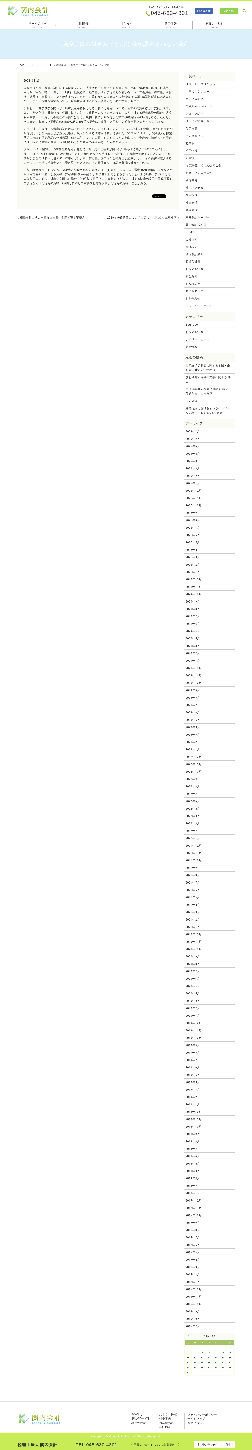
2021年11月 (194, 853)
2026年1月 (193, 483)
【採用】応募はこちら (200, 84)
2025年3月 (193, 557)
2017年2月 (193, 1274)
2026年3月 (193, 468)
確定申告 (191, 180)
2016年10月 (194, 1304)
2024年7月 (193, 616)
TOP (22, 65)
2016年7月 (193, 1326)
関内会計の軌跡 (196, 224)
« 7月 (189, 1336)
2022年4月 (193, 816)
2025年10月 (194, 505)
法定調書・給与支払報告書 (203, 165)
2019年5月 (193, 1075)
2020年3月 (193, 1001)
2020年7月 (193, 971)
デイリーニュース (40, 65)
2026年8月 (193, 431)
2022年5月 (193, 808)
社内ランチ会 (194, 187)
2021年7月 (193, 882)
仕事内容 (191, 128)
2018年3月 (193, 1178)
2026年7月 (193, 439)
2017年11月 (194, 1208)
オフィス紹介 (194, 99)
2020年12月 (194, 934)
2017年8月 (193, 1230)
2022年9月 (193, 779)
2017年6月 (193, 1245)
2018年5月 (193, 1163)
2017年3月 (193, 1267)
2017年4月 (193, 1259)
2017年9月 (193, 1222)
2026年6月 (193, 446)
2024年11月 (194, 586)
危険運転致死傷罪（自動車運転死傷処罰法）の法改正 (208, 391)
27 (209, 1367)
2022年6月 (193, 801)
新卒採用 (191, 158)
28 (216, 1367)
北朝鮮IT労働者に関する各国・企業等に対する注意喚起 (208, 368)
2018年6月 (193, 1156)
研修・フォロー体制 (199, 173)
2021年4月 (193, 904)
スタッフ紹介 (194, 113)
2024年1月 (193, 660)
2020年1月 (193, 1015)
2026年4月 (193, 461)
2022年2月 (193, 831)
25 (195, 1367)
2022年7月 (193, 794)
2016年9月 (193, 1311)
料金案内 (126, 25)
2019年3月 (193, 1089)
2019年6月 (193, 1067)
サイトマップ (194, 291)
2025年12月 (194, 490)
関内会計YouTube (198, 217)
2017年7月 (193, 1237)
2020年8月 (193, 964)
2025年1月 (193, 572)
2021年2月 (193, 919)
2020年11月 (194, 941)
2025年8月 (193, 520)
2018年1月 (193, 1193)
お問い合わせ (196, 1423)
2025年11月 (194, 498)
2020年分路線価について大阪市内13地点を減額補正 (142, 217)
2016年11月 (194, 1296)
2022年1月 (193, 838)
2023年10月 (194, 683)
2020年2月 (193, 1008)
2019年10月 (194, 1038)
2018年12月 (194, 1112)
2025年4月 (193, 549)
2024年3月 (193, 646)
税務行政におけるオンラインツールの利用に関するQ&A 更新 (208, 410)
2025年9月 (193, 513)
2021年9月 (193, 867)
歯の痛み (191, 401)
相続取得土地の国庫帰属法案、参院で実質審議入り (54, 217)
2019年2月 (193, 1097)
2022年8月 (193, 786)
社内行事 (191, 195)
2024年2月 (193, 653)
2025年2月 (193, 564)
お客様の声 (193, 283)
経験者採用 (193, 210)
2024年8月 (193, 609)
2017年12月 (194, 1200)
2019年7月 (193, 1060)
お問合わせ (214, 25)
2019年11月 (194, 1030)
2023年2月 (193, 742)
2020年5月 (193, 986)
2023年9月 (193, 690)
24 (188, 1367)
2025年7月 (193, 527)
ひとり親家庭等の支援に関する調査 (208, 379)
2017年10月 (194, 1215)
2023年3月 (193, 734)
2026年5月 (193, 453)
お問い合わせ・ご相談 (214, 1444)
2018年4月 (193, 1171)
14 (216, 1357)
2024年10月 (194, 594)
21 (216, 1362)
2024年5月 (193, 631)
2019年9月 (193, 1045)
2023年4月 (193, 727)
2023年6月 (193, 712)
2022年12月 (194, 757)
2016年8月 (193, 1319)
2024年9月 (193, 601)
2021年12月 (194, 845)
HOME (190, 232)
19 (202, 1362)
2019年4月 (193, 1082)
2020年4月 (193, 993)
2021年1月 (193, 927)
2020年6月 (193, 978)
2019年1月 (193, 1104)
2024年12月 (194, 579)
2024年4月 (193, 638)
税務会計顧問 (194, 254)
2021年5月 (193, 897)
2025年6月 (193, 535)
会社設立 (191, 246)
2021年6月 (193, 890)
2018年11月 (194, 1119)
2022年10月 (194, 771)
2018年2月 (193, 1185)
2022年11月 (194, 764)
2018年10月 (194, 1126)
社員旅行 (191, 202)
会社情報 (82, 25)
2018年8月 (193, 1141)
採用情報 (170, 25)
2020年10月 (194, 949)
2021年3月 (193, 912)
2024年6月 (193, 623)
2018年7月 (193, 1148)
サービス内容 (37, 25)
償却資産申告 (194, 136)
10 (188, 1357)
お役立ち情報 (194, 269)
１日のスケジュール (199, 91)
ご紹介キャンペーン (199, 106)
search (244, 10)
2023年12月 (194, 668)
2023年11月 (194, 675)
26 (202, 1367)
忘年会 (190, 143)
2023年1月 (193, 749)
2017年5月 (193, 1252)
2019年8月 (193, 1052)
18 (195, 1362)
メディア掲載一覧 (197, 121)
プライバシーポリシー (200, 306)
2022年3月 (193, 823)
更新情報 (191, 346)
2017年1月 (193, 1282)
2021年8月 (193, 875)
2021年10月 (194, 860)
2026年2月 (193, 476)
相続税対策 (193, 261)
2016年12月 (194, 1289)
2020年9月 (193, 956)
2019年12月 (194, 1023)
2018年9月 (193, 1134)
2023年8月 (193, 697)
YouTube (192, 324)
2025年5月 (193, 542)
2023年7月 (193, 705)
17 (188, 1362)
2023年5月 (193, 720)
